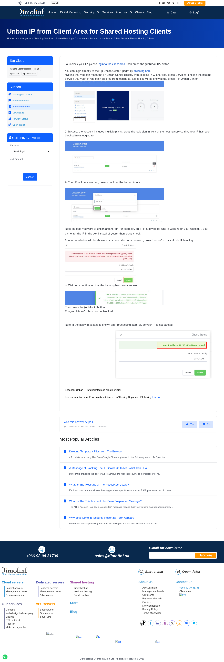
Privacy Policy (150, 609)
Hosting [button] (52, 12)
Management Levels (17, 591)
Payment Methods (152, 598)
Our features (46, 613)
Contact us (183, 582)
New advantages (15, 595)
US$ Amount (16, 159)
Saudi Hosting (81, 595)
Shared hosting (82, 582)
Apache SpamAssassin (20, 69)
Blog (149, 12)
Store (74, 603)
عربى (55, 2)
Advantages (46, 595)
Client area (185, 591)
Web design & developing (19, 613)
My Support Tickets (22, 94)
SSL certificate (13, 620)
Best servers (47, 609)
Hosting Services (44, 38)
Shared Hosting (64, 38)
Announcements (20, 100)
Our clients (148, 594)
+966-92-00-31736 (189, 587)
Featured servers (49, 588)
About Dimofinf (150, 587)
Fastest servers (14, 588)
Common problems (85, 38)
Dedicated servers (50, 582)
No (208, 424)
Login (196, 12)
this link (156, 397)
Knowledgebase (24, 38)
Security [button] (89, 12)
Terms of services (152, 612)
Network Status (20, 118)
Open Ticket (18, 124)
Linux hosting (81, 588)
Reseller (10, 623)
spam (36, 69)
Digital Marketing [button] (70, 12)
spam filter (14, 73)
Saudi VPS (45, 616)
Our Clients (137, 12)
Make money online (16, 627)
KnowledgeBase (151, 605)
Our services (12, 604)
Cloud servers (13, 582)
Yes (192, 424)
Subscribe (205, 555)
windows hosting (83, 591)
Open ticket (191, 571)
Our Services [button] (105, 12)
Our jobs (147, 602)
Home (10, 38)
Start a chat (154, 571)
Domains (10, 609)
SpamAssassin (29, 73)
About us (121, 12)
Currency (14, 145)
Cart (173, 12)
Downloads (18, 112)
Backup (10, 616)
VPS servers (45, 604)
